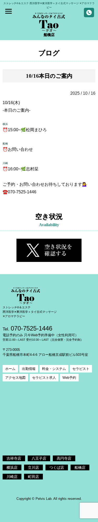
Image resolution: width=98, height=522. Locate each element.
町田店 (33, 477)
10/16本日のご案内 (49, 76)
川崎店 (12, 477)
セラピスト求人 (44, 378)
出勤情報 (29, 369)
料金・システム (54, 369)
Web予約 (69, 378)
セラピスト (80, 369)
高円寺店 (64, 458)
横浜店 (12, 467)
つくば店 (56, 467)
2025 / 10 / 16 (82, 93)
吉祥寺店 (14, 458)
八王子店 (39, 458)
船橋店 (79, 467)
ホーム (10, 369)
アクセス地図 (15, 378)
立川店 (33, 467)
